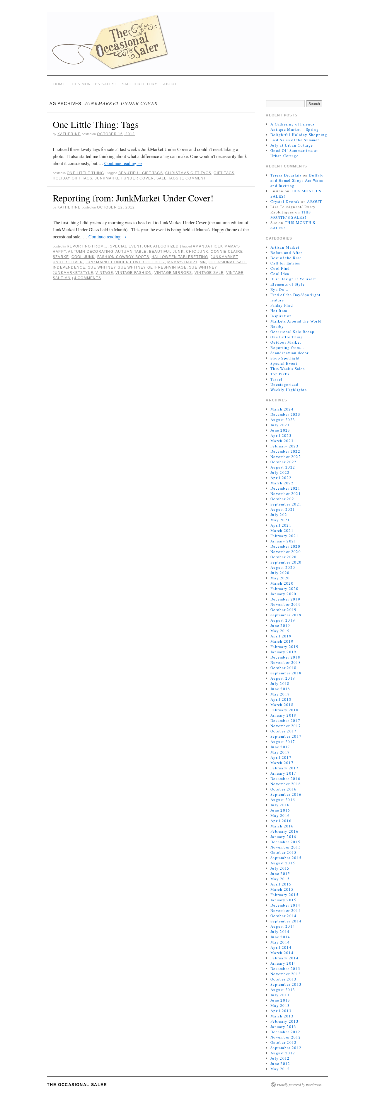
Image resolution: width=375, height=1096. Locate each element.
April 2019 (281, 636)
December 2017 (285, 720)
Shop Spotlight (285, 358)
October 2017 (283, 731)
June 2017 (280, 746)
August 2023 (282, 419)
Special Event (126, 246)
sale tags (167, 178)
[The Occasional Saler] (187, 43)
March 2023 (282, 440)
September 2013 (285, 984)
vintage (104, 273)
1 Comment (194, 178)
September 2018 (285, 673)
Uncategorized (161, 246)
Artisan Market (284, 247)
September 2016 (285, 794)
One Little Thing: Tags (96, 124)
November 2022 (285, 456)
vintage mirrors (173, 273)
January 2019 (283, 651)
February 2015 (284, 894)
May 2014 (280, 942)
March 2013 (282, 1016)
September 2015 (285, 857)
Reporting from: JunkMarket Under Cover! (133, 197)
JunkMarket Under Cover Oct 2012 (125, 262)
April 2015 (281, 884)
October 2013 (283, 979)
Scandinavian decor (289, 352)
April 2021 (281, 525)
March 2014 (282, 952)
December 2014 (285, 905)
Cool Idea (279, 273)
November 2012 (285, 1037)
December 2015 (285, 841)
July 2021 (280, 514)
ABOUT (170, 84)
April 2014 (281, 947)
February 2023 (284, 446)
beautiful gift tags (140, 173)
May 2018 (280, 694)
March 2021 (282, 530)
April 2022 (281, 477)
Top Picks (279, 373)
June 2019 (280, 625)
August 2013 (282, 989)
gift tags (224, 173)
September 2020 (285, 562)
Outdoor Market (285, 342)
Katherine (69, 134)
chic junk (197, 252)
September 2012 (285, 1047)
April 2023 (281, 435)
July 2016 (280, 804)
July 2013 (280, 994)
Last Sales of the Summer (294, 139)
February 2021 (284, 535)
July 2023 (280, 424)
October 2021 (283, 498)
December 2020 (285, 546)
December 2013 (285, 968)
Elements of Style (287, 284)
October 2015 (283, 852)
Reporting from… (287, 347)
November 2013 (285, 973)
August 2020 (282, 567)
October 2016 (283, 789)
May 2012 (280, 1068)
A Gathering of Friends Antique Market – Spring (294, 126)
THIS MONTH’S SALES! (93, 84)
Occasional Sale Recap (292, 331)
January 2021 (283, 541)
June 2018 (280, 688)
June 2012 (280, 1063)
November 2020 (285, 551)
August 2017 (282, 741)
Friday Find (281, 305)
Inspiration (281, 315)
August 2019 (282, 620)
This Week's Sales (287, 368)
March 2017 (282, 762)
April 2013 (281, 1010)
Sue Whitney (101, 267)
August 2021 (282, 509)
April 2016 (281, 820)
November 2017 (285, 725)
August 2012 (282, 1053)
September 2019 (285, 614)
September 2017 (285, 736)
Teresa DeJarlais (286, 175)
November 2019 (285, 604)
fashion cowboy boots (123, 257)
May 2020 (280, 578)
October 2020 (283, 556)
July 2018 (280, 683)
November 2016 (285, 783)
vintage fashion (133, 273)
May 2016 (280, 815)
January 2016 (283, 836)
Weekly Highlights (288, 389)
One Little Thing (85, 173)
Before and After (286, 252)
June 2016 (280, 810)
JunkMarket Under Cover (124, 178)
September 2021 (285, 504)
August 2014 (282, 926)
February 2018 (284, 709)
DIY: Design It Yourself (293, 278)
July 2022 (280, 472)
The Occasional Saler (77, 1084)
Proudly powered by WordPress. (299, 1084)
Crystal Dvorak (285, 201)
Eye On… (279, 289)
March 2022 (282, 483)
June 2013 (280, 1000)
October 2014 (283, 915)
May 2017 (280, 752)
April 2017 (281, 757)
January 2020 (283, 593)
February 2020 (284, 588)
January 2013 (283, 1026)
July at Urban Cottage (291, 145)
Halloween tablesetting (179, 257)
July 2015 (280, 868)
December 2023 (285, 414)
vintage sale (209, 273)
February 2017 (284, 768)
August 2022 (282, 467)
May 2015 (280, 878)
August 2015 (282, 863)
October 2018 (283, 667)
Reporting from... (87, 246)
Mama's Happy (182, 262)
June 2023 (280, 430)
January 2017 (283, 773)
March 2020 (282, 583)
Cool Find (280, 268)
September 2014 (285, 921)
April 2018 (281, 699)
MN (203, 262)
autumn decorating (90, 252)
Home (59, 84)
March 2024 (282, 409)
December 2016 (285, 778)
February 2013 (284, 1021)
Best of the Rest (285, 257)
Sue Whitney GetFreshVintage (152, 267)
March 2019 (282, 641)
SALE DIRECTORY (140, 84)
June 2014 (280, 936)
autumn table (130, 252)
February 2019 (284, 646)
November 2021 (285, 493)
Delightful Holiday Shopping (298, 134)
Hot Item (278, 310)
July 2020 (280, 572)
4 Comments (87, 278)
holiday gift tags (72, 178)
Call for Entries (285, 263)
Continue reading (123, 163)
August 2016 (282, 799)
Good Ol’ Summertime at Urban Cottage (294, 153)
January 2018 (283, 715)
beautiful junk (166, 252)
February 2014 (284, 958)
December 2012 (285, 1031)
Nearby (277, 326)
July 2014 (280, 931)
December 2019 (285, 599)
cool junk (83, 257)
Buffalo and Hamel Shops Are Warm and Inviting (297, 180)
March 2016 (282, 826)
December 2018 (285, 657)
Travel (276, 379)
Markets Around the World (296, 321)
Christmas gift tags (188, 173)
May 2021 (280, 519)
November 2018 (285, 662)
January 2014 (283, 963)
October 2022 (283, 461)
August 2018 (282, 678)
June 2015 (280, 873)
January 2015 (283, 899)
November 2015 (285, 847)
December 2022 (285, 451)
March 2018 (282, 704)
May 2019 (280, 630)
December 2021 (285, 488)
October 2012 (283, 1042)
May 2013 (280, 1005)
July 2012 (280, 1058)
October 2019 (283, 609)
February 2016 (284, 831)
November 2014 (285, 910)
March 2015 (282, 889)
